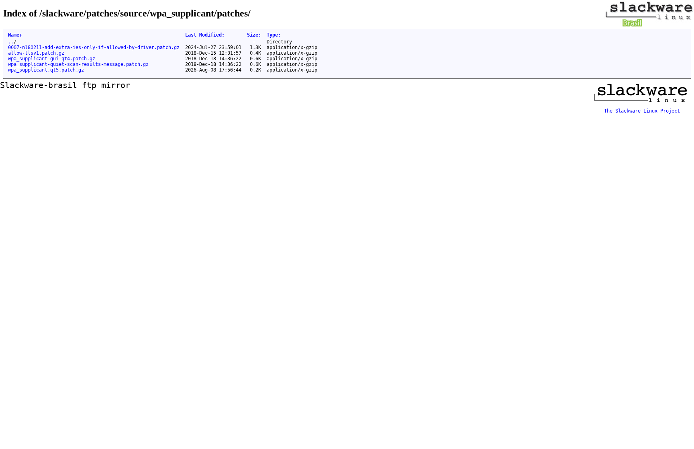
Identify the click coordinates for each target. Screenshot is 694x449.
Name (15, 35)
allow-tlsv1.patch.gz (36, 53)
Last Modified (205, 35)
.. (11, 42)
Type (274, 35)
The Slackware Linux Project (642, 111)
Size (254, 35)
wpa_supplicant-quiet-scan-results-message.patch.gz (78, 64)
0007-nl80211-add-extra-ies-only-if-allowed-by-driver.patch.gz (94, 47)
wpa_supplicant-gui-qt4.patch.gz (51, 59)
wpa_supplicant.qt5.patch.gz (46, 70)
